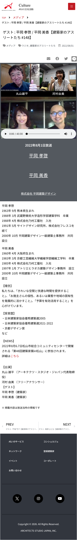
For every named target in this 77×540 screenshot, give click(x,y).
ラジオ (25, 45)
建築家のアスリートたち (43, 45)
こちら (14, 356)
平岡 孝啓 (38, 155)
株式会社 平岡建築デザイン (38, 193)
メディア (10, 45)
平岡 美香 (38, 175)
